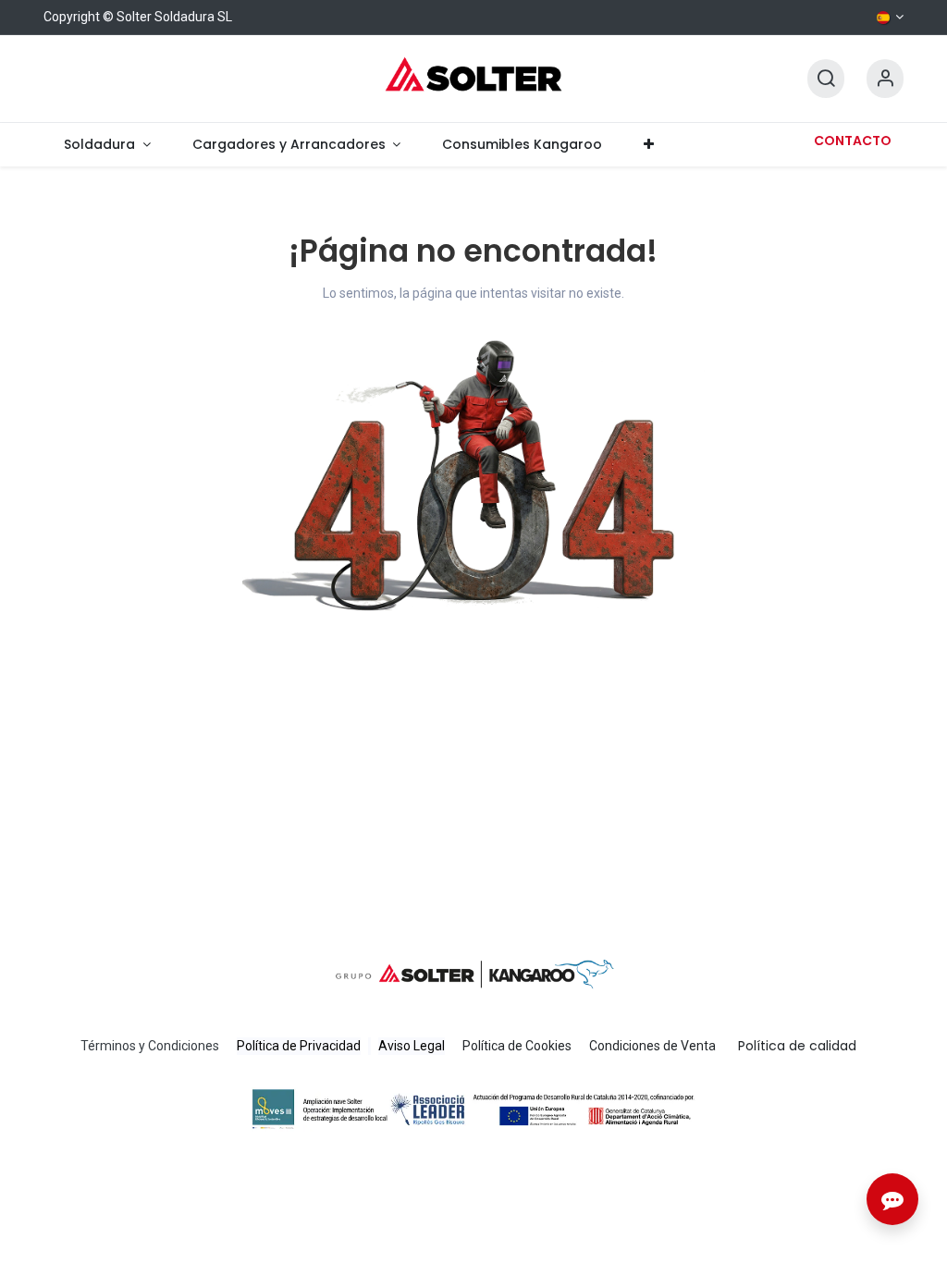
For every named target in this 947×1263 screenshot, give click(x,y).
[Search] (825, 79)
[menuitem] (107, 144)
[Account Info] (885, 79)
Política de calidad (797, 1045)
